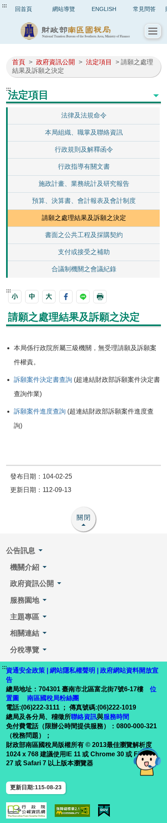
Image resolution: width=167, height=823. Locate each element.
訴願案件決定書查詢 (43, 379)
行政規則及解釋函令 (84, 149)
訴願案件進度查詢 (40, 411)
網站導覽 (63, 9)
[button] (152, 31)
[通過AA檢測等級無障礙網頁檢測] (72, 810)
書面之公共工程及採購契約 (84, 234)
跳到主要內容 (21, 6)
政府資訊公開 (55, 62)
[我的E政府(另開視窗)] (104, 810)
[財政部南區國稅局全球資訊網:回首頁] (75, 31)
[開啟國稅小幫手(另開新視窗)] (147, 761)
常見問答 (144, 9)
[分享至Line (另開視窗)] (83, 296)
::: (4, 6)
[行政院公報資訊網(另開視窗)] (26, 810)
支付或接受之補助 (84, 251)
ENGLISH (104, 9)
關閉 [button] (84, 517)
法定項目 (99, 62)
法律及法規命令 (84, 115)
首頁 (18, 62)
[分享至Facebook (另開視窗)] (66, 296)
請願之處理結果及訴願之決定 (84, 217)
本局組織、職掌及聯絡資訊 (84, 132)
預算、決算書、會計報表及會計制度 (84, 200)
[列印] (100, 296)
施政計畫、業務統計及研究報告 (84, 183)
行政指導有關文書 (84, 166)
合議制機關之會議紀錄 (83, 269)
